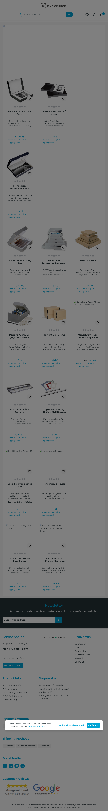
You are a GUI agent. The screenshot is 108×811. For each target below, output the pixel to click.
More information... (37, 726)
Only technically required (71, 725)
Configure (93, 725)
